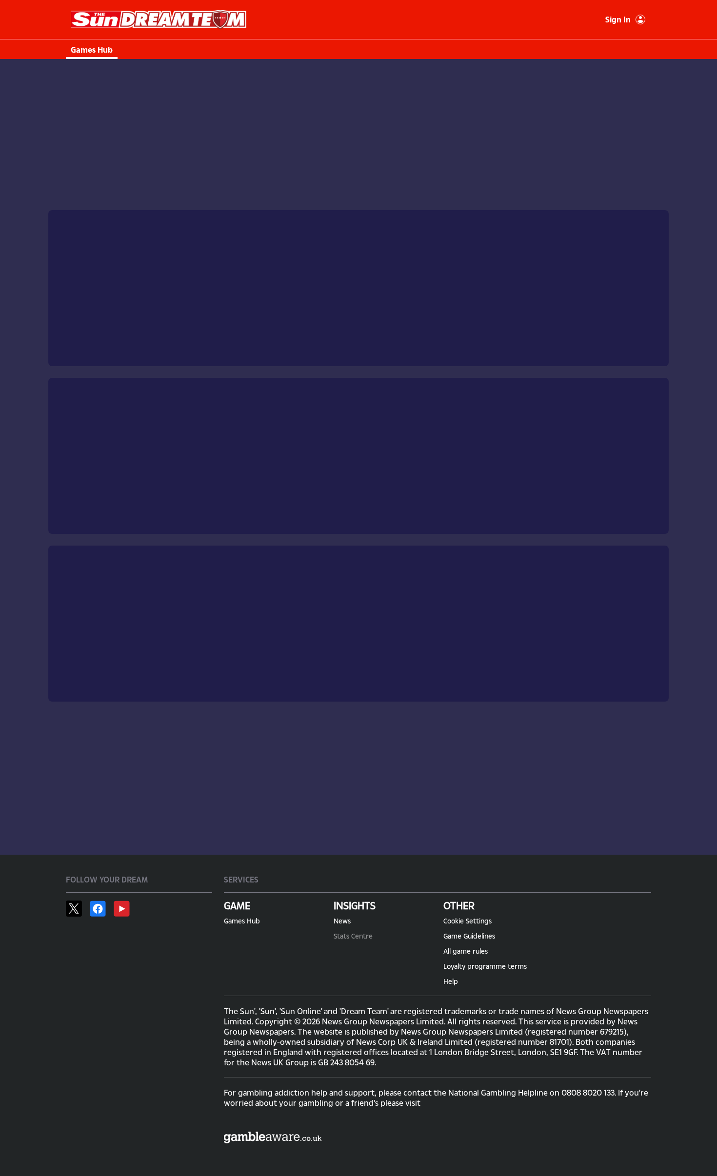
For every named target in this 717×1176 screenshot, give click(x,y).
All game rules (465, 951)
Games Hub (92, 49)
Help (450, 981)
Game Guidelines (469, 936)
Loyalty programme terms (485, 966)
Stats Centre (353, 936)
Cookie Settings (467, 920)
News (342, 920)
